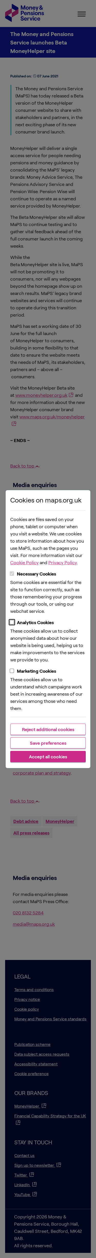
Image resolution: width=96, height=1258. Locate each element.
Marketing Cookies (36, 671)
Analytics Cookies (35, 622)
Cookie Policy (24, 562)
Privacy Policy (62, 562)
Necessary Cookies (36, 574)
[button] (48, 729)
